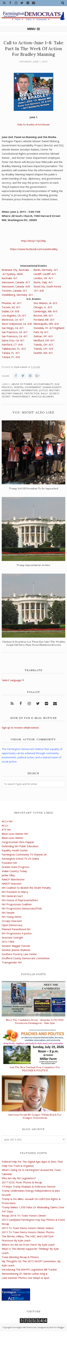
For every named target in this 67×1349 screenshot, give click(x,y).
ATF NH (6, 829)
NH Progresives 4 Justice (17, 933)
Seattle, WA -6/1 (43, 352)
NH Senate (8, 912)
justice (43, 390)
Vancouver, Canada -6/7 (16, 282)
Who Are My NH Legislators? (19, 1178)
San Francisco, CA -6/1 (15, 332)
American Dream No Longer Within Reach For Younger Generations (35, 1116)
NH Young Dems (11, 916)
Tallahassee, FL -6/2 (14, 348)
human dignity (52, 387)
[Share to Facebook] (16, 376)
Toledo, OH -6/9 (43, 348)
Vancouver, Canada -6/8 (16, 286)
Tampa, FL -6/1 (11, 352)
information (29, 390)
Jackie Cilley (8, 875)
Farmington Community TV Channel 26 (24, 854)
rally (44, 393)
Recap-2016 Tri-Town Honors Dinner (24, 1215)
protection (32, 393)
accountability (43, 384)
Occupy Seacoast (12, 921)
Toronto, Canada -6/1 (14, 290)
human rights (11, 390)
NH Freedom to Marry (15, 892)
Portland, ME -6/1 (44, 319)
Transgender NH (12, 962)
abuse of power (22, 384)
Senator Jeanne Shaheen (16, 950)
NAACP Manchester (13, 879)
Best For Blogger (57, 1327)
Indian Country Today (14, 871)
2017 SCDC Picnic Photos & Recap (22, 1182)
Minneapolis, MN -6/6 (46, 323)
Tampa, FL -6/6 (11, 357)
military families (12, 393)
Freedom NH (9, 862)
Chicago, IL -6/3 (43, 307)
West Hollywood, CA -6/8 (17, 323)
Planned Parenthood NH (16, 929)
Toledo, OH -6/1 (43, 344)
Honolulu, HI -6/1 (44, 328)
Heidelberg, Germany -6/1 (17, 294)
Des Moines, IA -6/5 (45, 303)
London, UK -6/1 (43, 278)
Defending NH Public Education (20, 846)
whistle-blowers (43, 396)
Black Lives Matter (13, 838)
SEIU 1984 (8, 941)
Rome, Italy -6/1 (43, 282)
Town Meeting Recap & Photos (20, 1257)
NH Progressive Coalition (17, 904)
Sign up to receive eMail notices (20, 727)
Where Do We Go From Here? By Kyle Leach (28, 1244)
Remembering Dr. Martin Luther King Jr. (25, 1273)
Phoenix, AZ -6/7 (11, 303)
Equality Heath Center (15, 850)
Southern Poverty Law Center (19, 954)
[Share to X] (23, 376)
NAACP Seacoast (11, 883)
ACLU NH (7, 821)
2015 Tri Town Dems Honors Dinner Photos (28, 1232)
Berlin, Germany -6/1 (46, 269)
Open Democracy (12, 925)
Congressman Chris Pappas (18, 842)
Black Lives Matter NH (15, 833)
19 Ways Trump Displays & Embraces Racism (28, 1186)
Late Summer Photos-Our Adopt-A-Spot (25, 1277)
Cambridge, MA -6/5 (45, 311)
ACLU (5, 825)
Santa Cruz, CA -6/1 (13, 340)
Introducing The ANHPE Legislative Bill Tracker (29, 1269)
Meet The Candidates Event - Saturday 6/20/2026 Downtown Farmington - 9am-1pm (35, 1021)
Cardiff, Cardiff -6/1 (45, 274)
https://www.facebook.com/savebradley (34, 249)
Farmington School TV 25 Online (20, 858)
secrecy (54, 393)
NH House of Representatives (20, 900)
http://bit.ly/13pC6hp (33, 240)
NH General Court (12, 896)
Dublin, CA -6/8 (10, 311)
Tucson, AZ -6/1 (11, 307)
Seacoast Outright (12, 937)
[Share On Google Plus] (37, 376)
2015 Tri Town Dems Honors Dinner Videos (28, 1228)
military (54, 390)
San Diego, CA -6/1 (13, 328)
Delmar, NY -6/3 (43, 336)
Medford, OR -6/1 (44, 340)
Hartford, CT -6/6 (12, 344)
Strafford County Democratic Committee (25, 958)
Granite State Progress (15, 867)
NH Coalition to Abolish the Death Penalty (26, 887)
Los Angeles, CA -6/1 (14, 315)
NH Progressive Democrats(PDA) (22, 908)
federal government (27, 387)
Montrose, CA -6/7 (13, 319)
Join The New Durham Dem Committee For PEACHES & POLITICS (35, 1069)
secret (6, 396)
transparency (21, 396)
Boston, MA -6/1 (43, 315)
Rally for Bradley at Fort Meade (34, 124)
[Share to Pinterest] (30, 376)
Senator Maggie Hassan (16, 945)
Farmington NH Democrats (24, 1327)
